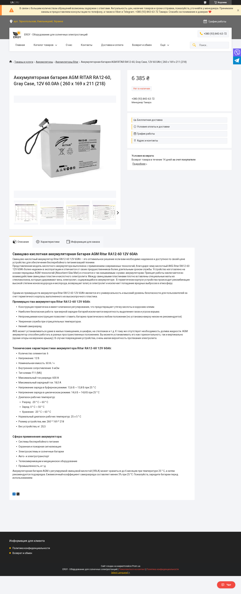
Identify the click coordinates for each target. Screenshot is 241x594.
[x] (18, 494)
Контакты (86, 45)
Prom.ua (136, 566)
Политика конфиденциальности (31, 548)
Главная (20, 45)
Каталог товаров (43, 45)
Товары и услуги (23, 61)
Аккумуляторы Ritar (66, 61)
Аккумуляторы (44, 61)
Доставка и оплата (112, 45)
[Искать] (194, 45)
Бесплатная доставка (149, 120)
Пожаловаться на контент (132, 569)
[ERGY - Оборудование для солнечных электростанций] (17, 34)
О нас (69, 45)
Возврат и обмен (142, 45)
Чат (229, 584)
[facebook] (14, 494)
